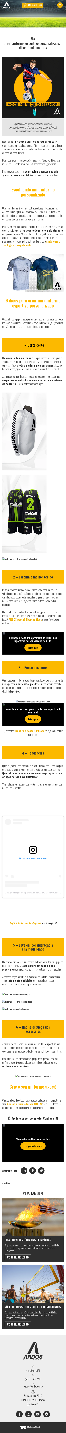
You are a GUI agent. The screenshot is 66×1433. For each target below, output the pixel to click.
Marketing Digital (33, 1427)
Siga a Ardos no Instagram (25, 923)
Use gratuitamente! (33, 1146)
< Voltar (6, 1183)
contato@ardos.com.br (33, 1386)
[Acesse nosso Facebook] (19, 1414)
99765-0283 (33, 1379)
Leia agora (33, 719)
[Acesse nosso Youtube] (37, 1414)
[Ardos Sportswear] (6, 5)
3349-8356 (33, 1371)
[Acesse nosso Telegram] (46, 1414)
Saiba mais (33, 647)
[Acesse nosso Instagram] (28, 1414)
